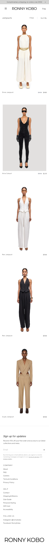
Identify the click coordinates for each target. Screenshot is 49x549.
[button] (46, 13)
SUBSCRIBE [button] (25, 42)
